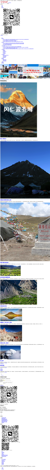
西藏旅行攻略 (4, 59)
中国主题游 (3, 54)
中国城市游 (3, 49)
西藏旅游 (3, 38)
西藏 (2, 6)
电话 (2, 467)
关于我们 (3, 454)
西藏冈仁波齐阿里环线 (5, 55)
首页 (2, 451)
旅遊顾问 (3, 62)
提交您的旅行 (2, 385)
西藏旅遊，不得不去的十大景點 (6, 322)
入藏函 (2, 61)
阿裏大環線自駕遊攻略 (4, 262)
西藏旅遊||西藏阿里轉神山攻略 (5, 199)
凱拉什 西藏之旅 (3, 138)
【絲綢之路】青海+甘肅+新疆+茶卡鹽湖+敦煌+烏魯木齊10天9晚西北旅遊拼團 (13, 43)
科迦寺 (1, 369)
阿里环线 (3, 7)
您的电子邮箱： (2, 380)
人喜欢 (5, 279)
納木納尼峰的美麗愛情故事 (5, 277)
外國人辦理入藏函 (4, 417)
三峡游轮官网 (3, 461)
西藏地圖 (3, 422)
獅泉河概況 (2, 365)
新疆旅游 (3, 42)
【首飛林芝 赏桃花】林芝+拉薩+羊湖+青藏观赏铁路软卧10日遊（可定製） (13, 41)
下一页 (2, 375)
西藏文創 (3, 464)
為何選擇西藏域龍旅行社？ (5, 420)
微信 (2, 468)
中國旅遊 (3, 463)
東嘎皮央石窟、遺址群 (4, 342)
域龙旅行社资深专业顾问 (5, 455)
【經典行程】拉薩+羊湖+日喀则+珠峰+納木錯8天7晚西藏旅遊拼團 (12, 46)
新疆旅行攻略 (4, 60)
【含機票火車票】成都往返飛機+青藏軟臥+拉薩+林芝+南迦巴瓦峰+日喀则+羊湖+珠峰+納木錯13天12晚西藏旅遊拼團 (18, 48)
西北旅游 (4, 52)
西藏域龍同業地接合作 (4, 419)
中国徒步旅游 (4, 56)
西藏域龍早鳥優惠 (4, 456)
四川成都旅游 (4, 51)
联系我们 (1, 35)
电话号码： (1, 381)
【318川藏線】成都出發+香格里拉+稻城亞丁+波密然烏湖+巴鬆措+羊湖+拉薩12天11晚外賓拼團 (15, 47)
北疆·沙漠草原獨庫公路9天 (7, 44)
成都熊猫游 (4, 57)
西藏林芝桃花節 (3, 418)
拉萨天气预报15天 (4, 459)
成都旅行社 (3, 460)
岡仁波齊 (2, 360)
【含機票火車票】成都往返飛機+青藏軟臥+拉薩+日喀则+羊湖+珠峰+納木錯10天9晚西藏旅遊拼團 (16, 39)
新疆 (2, 5)
